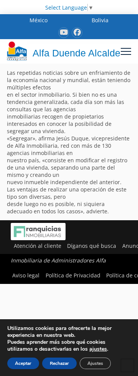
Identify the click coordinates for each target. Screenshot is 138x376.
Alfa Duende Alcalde (76, 53)
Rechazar (59, 363)
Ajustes (95, 363)
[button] (126, 51)
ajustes (98, 349)
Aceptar (23, 363)
